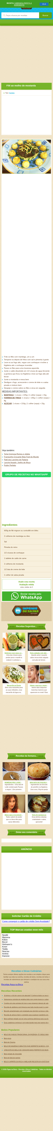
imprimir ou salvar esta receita (26, 611)
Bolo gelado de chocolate (13, 1054)
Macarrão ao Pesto (14, 685)
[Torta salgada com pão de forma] (39, 642)
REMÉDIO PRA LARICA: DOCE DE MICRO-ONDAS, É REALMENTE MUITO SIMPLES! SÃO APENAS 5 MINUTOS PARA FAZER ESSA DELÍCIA (14, 782)
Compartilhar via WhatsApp (26, 596)
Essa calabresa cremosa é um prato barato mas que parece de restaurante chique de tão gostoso (28, 1023)
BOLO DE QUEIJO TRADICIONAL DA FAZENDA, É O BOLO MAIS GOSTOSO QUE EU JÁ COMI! (28, 1034)
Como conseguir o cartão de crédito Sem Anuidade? (26, 921)
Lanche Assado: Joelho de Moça (17, 462)
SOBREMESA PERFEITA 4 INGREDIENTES (23, 4)
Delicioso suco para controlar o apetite (14, 653)
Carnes (12, 93)
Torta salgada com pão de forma (39, 653)
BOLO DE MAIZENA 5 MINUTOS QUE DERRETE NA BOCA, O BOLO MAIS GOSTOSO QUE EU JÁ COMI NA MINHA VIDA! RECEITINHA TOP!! (28, 1046)
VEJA (44, 4)
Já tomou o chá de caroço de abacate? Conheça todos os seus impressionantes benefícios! (28, 995)
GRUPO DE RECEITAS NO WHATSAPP (26, 474)
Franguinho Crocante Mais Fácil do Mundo (21, 457)
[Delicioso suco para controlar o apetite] (14, 642)
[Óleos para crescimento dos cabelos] (14, 804)
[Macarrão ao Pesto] (14, 674)
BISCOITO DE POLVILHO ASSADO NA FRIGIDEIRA (39, 782)
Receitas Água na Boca (12, 984)
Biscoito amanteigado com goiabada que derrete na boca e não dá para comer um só (28, 1011)
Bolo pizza (7, 1038)
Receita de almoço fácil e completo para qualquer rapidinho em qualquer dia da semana (28, 1015)
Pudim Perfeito (10, 465)
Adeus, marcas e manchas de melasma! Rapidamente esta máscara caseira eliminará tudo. (39, 685)
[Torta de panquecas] (39, 804)
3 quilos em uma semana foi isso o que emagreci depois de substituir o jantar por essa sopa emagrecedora (28, 1003)
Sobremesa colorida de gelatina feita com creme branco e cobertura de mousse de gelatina (28, 999)
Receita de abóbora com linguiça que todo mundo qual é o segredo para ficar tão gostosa (28, 1007)
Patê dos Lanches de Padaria (16, 460)
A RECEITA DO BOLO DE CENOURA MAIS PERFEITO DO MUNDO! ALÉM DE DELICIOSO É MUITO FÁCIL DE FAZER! (28, 1050)
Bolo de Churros (9, 1042)
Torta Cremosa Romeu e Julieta (17, 454)
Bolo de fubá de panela (12, 1058)
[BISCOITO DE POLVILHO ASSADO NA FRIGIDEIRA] (39, 771)
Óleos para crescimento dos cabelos (14, 815)
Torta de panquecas (39, 815)
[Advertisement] (26, 52)
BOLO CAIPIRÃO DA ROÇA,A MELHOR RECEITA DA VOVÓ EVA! (26, 1062)
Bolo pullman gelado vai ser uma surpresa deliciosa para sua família (28, 1019)
